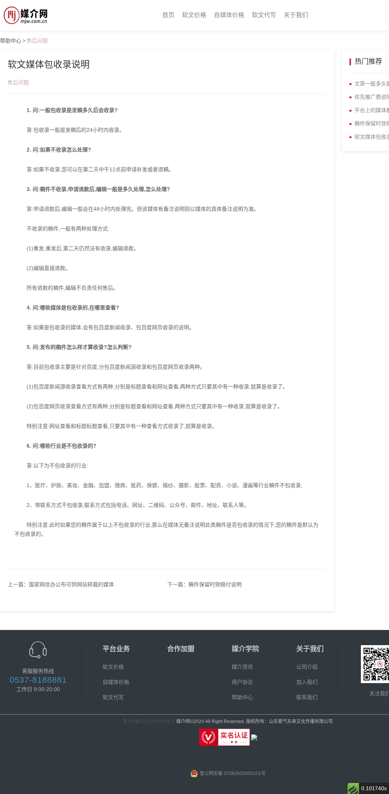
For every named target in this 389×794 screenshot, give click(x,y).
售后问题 (37, 41)
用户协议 (242, 682)
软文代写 (264, 15)
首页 (168, 15)
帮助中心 (10, 41)
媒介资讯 (242, 667)
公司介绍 (307, 667)
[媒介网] (28, 15)
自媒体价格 (229, 15)
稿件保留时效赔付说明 (215, 584)
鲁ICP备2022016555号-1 (149, 721)
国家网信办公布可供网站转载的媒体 (71, 584)
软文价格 (194, 15)
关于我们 (296, 15)
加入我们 (307, 682)
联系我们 (307, 697)
